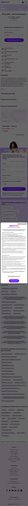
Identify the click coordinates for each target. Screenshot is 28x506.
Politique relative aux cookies (9, 272)
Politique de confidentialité (19, 271)
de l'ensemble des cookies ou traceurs (15, 235)
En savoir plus (4, 267)
